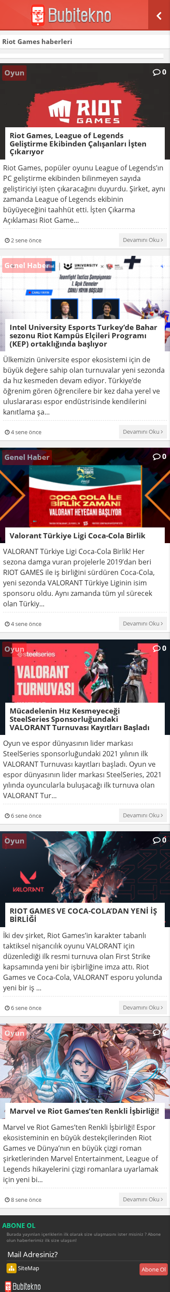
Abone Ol (154, 1269)
